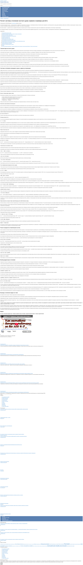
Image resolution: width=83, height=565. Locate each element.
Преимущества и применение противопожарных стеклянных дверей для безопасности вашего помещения (17, 453)
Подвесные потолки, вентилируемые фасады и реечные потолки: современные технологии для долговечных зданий (19, 382)
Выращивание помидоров (4, 478)
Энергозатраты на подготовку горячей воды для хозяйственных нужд (13, 41)
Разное (3, 12)
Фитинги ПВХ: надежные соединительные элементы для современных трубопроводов (14, 392)
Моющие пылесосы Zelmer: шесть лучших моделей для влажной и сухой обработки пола (14, 532)
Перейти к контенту (3, 0)
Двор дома (4, 15)
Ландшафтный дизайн (5, 7)
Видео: (3, 45)
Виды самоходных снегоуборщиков (6, 425)
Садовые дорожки (8, 545)
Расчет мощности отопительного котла (8, 42)
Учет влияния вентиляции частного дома (8, 40)
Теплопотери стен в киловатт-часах (7, 39)
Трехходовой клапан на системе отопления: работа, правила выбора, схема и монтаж (14, 409)
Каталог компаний (5, 11)
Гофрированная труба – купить (5, 417)
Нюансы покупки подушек (4, 461)
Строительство (4, 10)
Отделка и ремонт (5, 9)
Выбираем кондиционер (4, 503)
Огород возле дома (5, 16)
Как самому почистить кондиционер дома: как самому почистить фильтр (12, 434)
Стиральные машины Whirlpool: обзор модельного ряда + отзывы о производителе (13, 523)
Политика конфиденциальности (7, 520)
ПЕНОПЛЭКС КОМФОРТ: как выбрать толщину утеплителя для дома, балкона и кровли (14, 345)
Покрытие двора (45, 544)
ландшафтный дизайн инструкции (57, 545)
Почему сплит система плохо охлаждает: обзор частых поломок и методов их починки (14, 505)
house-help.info (4, 2)
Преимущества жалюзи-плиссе (5, 513)
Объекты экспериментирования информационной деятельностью (11, 444)
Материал (3, 14)
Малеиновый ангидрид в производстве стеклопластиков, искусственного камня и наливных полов (16, 373)
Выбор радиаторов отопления (7, 43)
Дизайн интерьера (5, 8)
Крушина (1, 469)
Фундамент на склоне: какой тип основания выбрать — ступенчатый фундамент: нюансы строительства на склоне (18, 529)
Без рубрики (2, 487)
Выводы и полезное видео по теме (8, 44)
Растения (3, 13)
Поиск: (1, 5)
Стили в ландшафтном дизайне (26, 545)
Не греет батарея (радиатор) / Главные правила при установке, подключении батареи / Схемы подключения (19, 46)
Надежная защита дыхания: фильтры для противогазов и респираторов (12, 354)
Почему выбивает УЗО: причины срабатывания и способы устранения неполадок (13, 436)
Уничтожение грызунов (4, 486)
